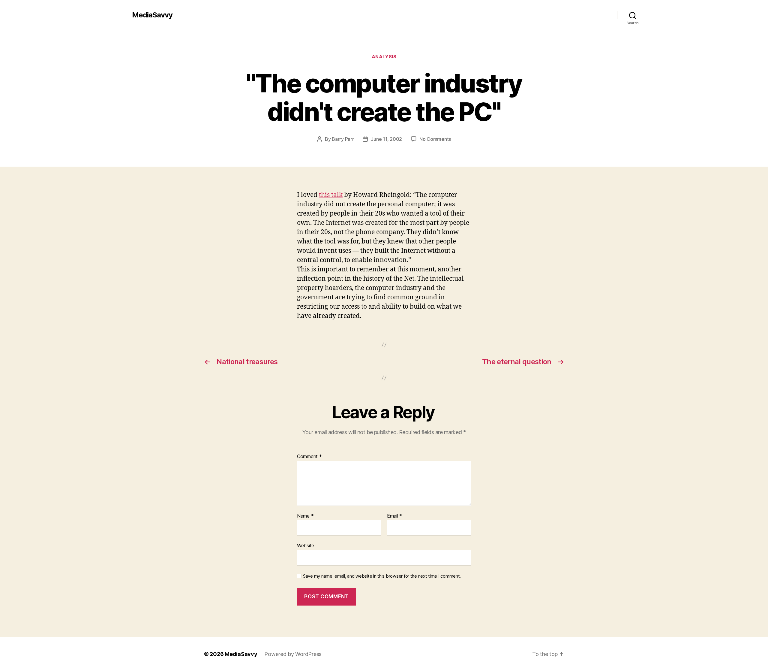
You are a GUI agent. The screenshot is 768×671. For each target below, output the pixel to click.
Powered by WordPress (293, 654)
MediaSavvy (152, 15)
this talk (331, 195)
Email (394, 516)
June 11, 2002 (386, 139)
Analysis (384, 56)
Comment (309, 456)
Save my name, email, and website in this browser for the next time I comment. (382, 576)
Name (305, 516)
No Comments (435, 139)
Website (305, 546)
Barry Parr (343, 139)
